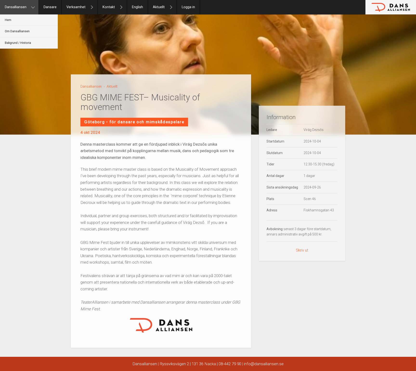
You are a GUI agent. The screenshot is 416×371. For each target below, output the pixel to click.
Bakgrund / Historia (18, 43)
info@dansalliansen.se (264, 363)
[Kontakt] (123, 7)
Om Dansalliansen (17, 31)
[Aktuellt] (173, 7)
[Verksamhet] (94, 7)
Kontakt (109, 7)
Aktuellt (159, 7)
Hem (8, 20)
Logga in (188, 7)
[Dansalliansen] (35, 7)
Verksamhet (75, 7)
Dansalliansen (15, 7)
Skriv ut (302, 250)
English (137, 7)
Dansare (50, 7)
